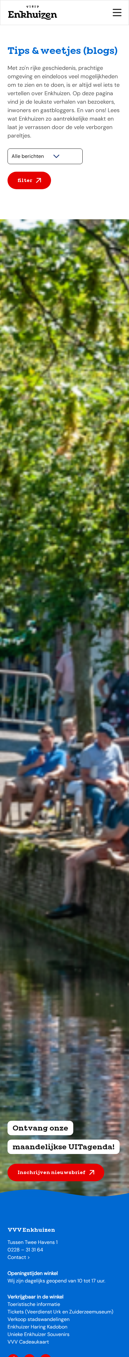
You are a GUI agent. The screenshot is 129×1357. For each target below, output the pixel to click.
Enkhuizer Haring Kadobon (37, 1326)
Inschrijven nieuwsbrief (51, 1172)
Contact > (19, 1257)
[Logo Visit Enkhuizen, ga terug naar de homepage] (32, 12)
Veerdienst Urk (44, 1311)
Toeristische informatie (34, 1304)
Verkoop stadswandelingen (39, 1319)
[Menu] (117, 12)
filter (25, 180)
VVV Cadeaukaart (28, 1342)
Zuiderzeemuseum (90, 1311)
